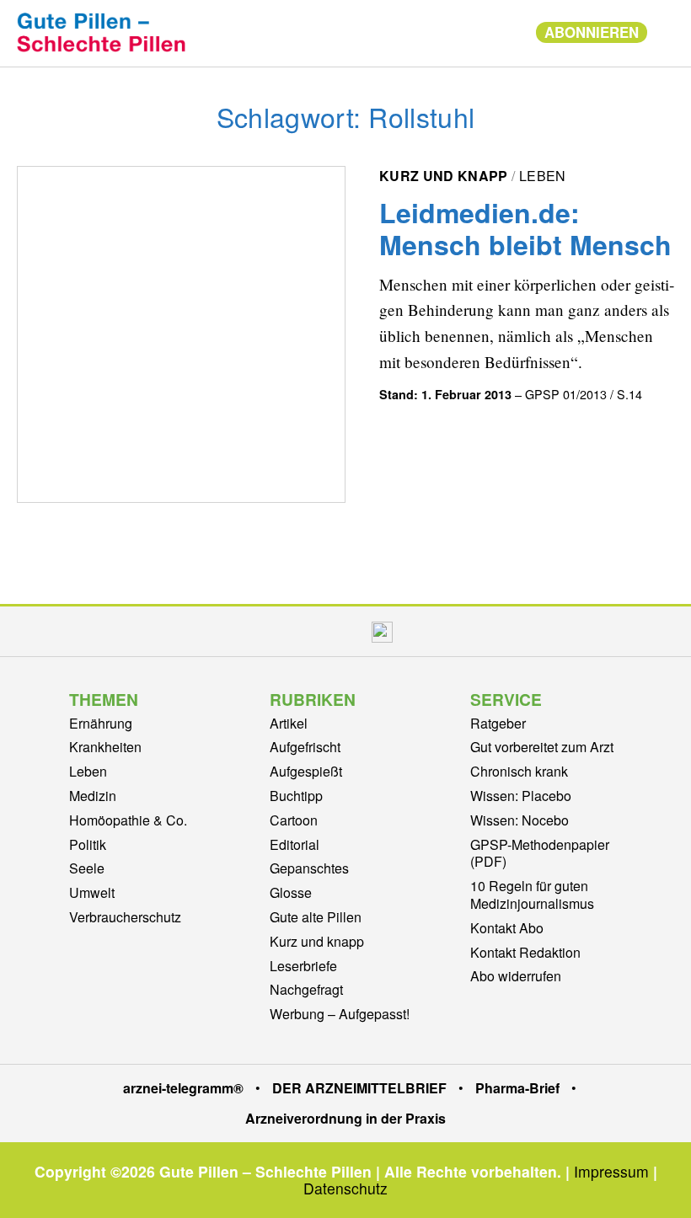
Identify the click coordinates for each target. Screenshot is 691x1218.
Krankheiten (105, 746)
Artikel (289, 723)
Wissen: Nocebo (519, 820)
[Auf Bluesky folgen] (343, 631)
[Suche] (665, 30)
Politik (87, 844)
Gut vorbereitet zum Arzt (541, 746)
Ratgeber (498, 723)
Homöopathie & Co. (128, 820)
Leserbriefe (303, 965)
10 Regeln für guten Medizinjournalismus (532, 894)
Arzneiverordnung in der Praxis (345, 1118)
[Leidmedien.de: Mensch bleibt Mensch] (181, 334)
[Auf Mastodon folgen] (307, 631)
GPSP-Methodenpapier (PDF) (539, 853)
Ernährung (100, 723)
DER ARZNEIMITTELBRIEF (359, 1088)
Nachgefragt (306, 989)
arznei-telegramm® (183, 1088)
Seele (86, 868)
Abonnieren (591, 32)
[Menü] (504, 32)
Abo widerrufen (515, 976)
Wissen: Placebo (520, 795)
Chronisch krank (519, 771)
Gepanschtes (309, 868)
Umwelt (92, 892)
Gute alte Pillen (316, 917)
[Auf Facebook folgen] (270, 631)
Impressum (611, 1171)
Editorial (294, 844)
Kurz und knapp (443, 175)
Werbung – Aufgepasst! (340, 1013)
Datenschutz (345, 1188)
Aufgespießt (306, 771)
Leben (542, 175)
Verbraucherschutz (125, 917)
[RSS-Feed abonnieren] (420, 631)
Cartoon (294, 820)
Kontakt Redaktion (525, 952)
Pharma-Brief (517, 1088)
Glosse (291, 892)
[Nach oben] (661, 1182)
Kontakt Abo (507, 928)
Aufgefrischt (305, 746)
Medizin (92, 795)
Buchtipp (296, 795)
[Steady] (382, 631)
